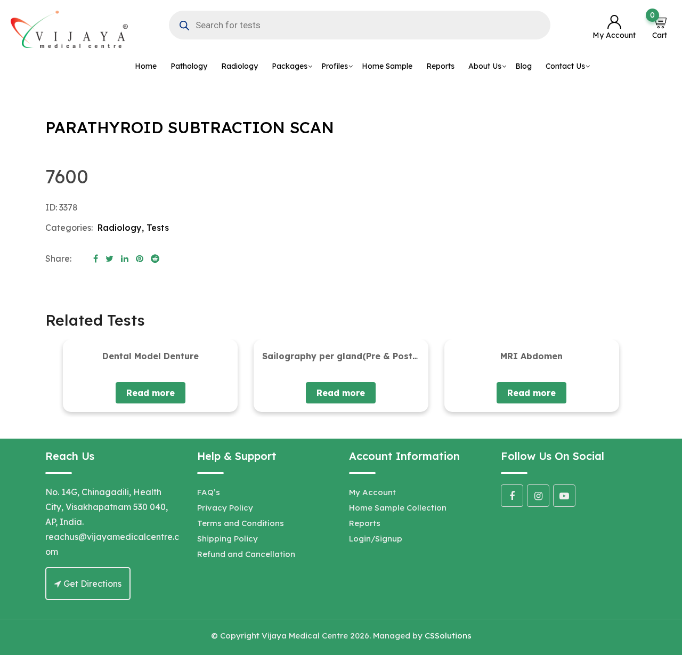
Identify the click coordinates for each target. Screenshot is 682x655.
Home (146, 66)
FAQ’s (208, 492)
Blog (523, 66)
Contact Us (565, 66)
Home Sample (387, 66)
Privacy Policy (225, 508)
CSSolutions (448, 635)
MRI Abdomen (531, 356)
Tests (158, 227)
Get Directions (91, 583)
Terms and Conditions (240, 523)
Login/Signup (375, 538)
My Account (372, 492)
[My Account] (614, 22)
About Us (484, 66)
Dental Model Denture (150, 356)
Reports (440, 66)
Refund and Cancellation (246, 554)
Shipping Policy (227, 538)
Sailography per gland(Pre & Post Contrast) (359, 356)
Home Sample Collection (397, 508)
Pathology (188, 66)
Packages (289, 66)
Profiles (334, 66)
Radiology (239, 66)
